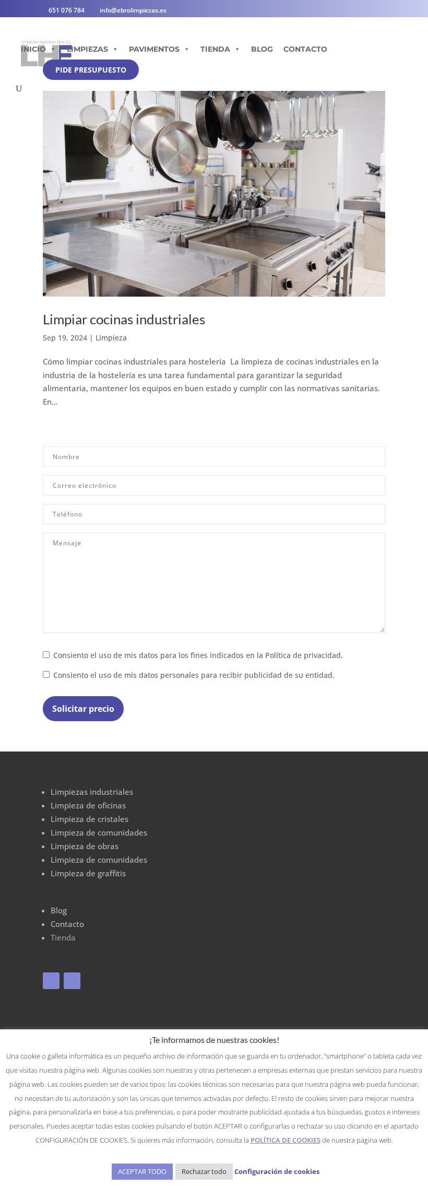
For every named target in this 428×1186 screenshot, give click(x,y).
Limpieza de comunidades (99, 832)
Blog (262, 49)
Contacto (305, 49)
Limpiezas (87, 49)
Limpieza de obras (84, 846)
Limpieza (111, 338)
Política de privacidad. (304, 655)
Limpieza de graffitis (88, 873)
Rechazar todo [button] (204, 1171)
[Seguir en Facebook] (51, 980)
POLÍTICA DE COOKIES (285, 1140)
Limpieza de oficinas (88, 805)
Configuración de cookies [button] (276, 1171)
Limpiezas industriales (92, 791)
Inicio (33, 49)
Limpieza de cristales (89, 819)
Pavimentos (154, 49)
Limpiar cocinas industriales (124, 319)
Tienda (215, 49)
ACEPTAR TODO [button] (142, 1171)
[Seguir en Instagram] (72, 980)
